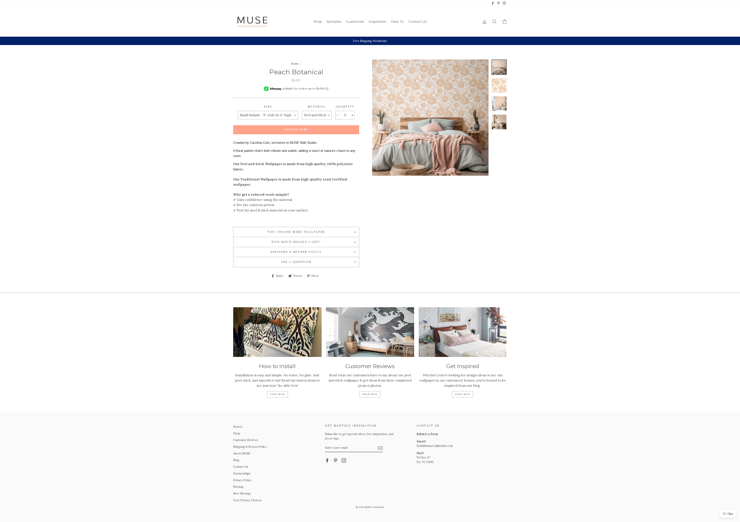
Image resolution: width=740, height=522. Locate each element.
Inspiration (377, 21)
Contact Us (417, 21)
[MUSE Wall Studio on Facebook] (327, 460)
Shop (317, 21)
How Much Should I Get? (296, 242)
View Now (277, 394)
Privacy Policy (242, 480)
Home (295, 63)
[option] (370, 41)
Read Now (370, 394)
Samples (334, 21)
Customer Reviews (245, 440)
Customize (355, 21)
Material (317, 106)
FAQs (236, 433)
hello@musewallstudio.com (435, 446)
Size (268, 106)
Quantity (345, 106)
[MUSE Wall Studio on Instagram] (343, 460)
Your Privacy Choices (247, 500)
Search (237, 426)
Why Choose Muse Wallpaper (296, 232)
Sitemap (238, 487)
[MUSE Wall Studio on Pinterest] (335, 460)
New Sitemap (242, 493)
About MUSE (241, 453)
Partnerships (241, 473)
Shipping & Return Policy (296, 252)
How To (397, 21)
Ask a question (296, 262)
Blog (236, 460)
